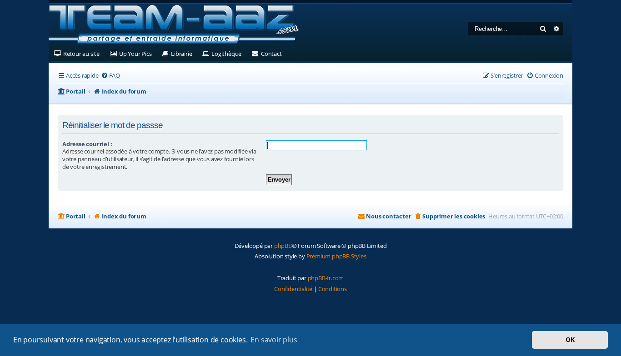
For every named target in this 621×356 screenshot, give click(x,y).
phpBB (283, 246)
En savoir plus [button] (273, 340)
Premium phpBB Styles (336, 256)
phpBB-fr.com (326, 278)
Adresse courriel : (87, 144)
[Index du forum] (174, 25)
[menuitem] (110, 75)
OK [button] (570, 339)
